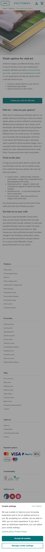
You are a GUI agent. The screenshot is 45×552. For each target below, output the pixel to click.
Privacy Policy (21, 531)
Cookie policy (8, 531)
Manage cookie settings (22, 545)
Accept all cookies (22, 538)
